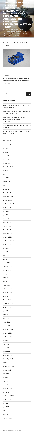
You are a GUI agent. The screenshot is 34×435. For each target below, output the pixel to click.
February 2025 (7, 185)
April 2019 (6, 385)
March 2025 (7, 182)
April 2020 (6, 348)
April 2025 (6, 178)
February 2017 (7, 418)
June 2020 (6, 340)
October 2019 (7, 363)
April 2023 (6, 259)
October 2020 (7, 333)
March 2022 (6, 285)
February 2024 (7, 226)
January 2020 (7, 351)
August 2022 (7, 274)
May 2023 (6, 255)
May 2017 (6, 411)
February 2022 (7, 289)
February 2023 (7, 266)
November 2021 (8, 296)
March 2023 (7, 263)
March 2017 (6, 414)
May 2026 (6, 156)
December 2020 (8, 329)
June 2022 (6, 278)
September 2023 (8, 241)
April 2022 (6, 281)
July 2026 (6, 148)
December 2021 (8, 292)
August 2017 (7, 399)
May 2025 (6, 174)
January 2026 (7, 163)
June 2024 (6, 215)
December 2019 (8, 355)
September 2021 (8, 303)
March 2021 (6, 322)
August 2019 (7, 370)
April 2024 (6, 218)
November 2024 (8, 196)
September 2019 (8, 366)
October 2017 (7, 392)
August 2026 (7, 145)
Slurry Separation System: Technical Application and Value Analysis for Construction (14, 119)
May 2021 (6, 318)
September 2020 (8, 337)
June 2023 (6, 252)
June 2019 (6, 377)
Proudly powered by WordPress (12, 430)
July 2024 (6, 211)
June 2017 (6, 407)
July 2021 (6, 311)
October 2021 (7, 300)
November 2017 (8, 388)
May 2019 (6, 381)
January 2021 (7, 326)
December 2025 (8, 167)
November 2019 (8, 359)
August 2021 (7, 307)
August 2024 (7, 207)
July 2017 (6, 403)
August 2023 (7, 244)
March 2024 (7, 222)
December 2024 (8, 193)
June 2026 (6, 152)
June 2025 (6, 170)
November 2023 (8, 233)
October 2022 (7, 270)
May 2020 (6, 344)
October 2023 (7, 237)
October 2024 (7, 200)
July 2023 (6, 248)
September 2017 (8, 396)
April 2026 (6, 159)
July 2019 (6, 374)
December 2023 (8, 230)
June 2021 (6, 315)
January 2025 (7, 189)
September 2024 (8, 204)
